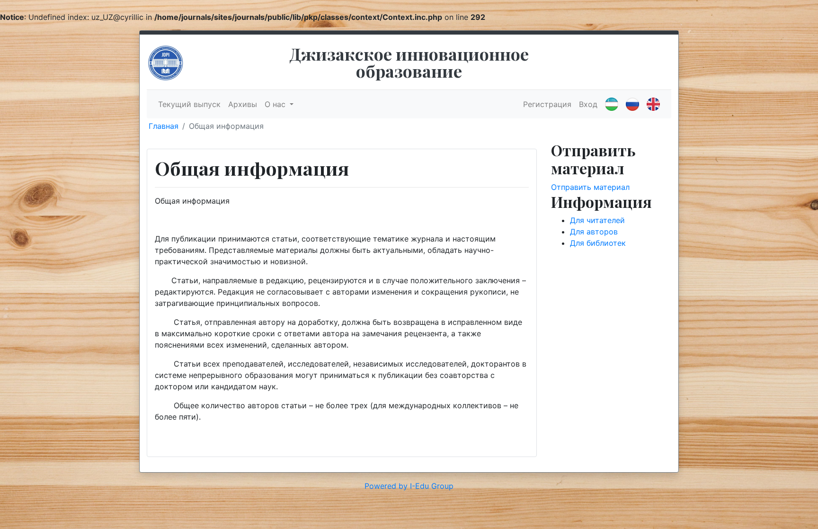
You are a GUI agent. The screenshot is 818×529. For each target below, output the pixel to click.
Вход (588, 104)
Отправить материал (590, 187)
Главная (163, 126)
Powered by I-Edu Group (409, 486)
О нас (276, 104)
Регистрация (547, 104)
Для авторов (594, 231)
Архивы (242, 104)
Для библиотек (598, 243)
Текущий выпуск (189, 104)
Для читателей (597, 220)
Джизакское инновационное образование (409, 62)
